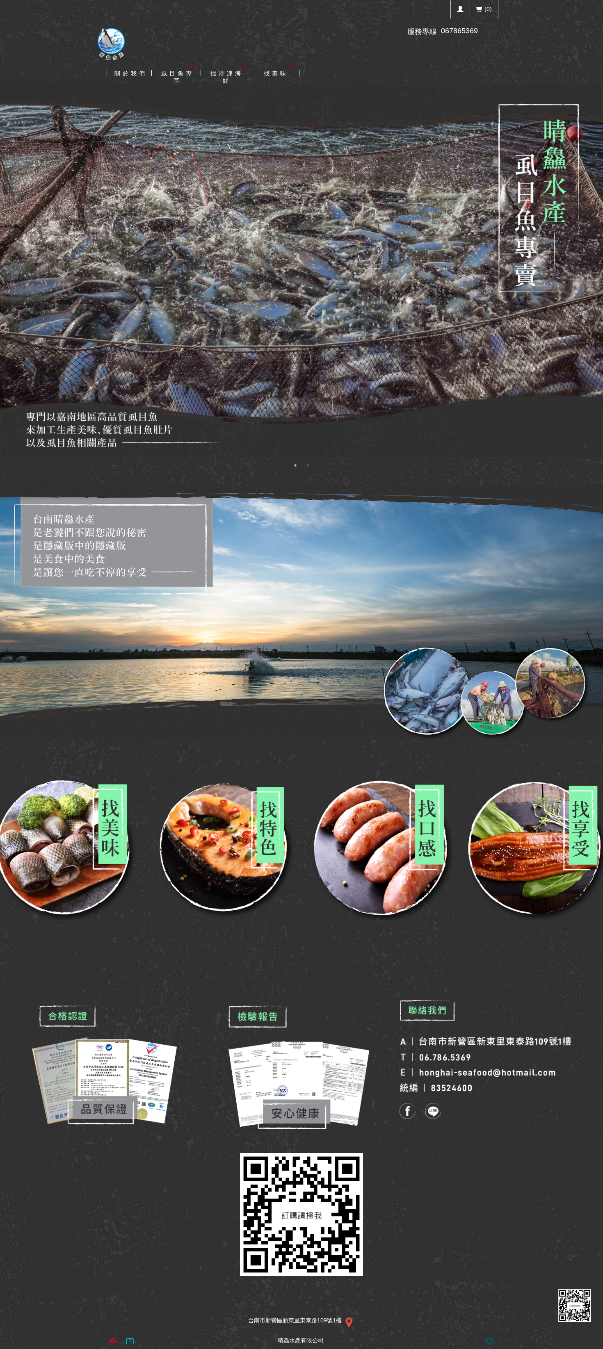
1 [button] (295, 465)
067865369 (459, 31)
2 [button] (308, 465)
